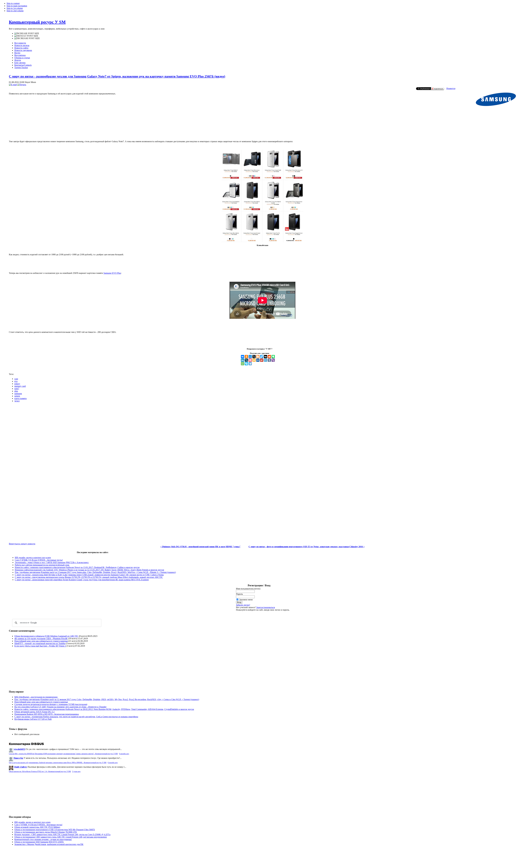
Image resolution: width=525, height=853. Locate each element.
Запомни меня (246, 599)
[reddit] (269, 356)
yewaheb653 (19, 749)
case (16, 379)
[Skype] (246, 363)
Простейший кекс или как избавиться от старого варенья (41, 641)
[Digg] (265, 356)
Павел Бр (18, 758)
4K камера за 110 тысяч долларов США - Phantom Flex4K (41, 638)
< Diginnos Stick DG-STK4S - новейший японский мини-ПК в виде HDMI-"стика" (200, 546)
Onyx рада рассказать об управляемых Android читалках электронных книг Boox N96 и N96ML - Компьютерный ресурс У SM (57, 763)
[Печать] (21, 84)
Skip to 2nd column (15, 11)
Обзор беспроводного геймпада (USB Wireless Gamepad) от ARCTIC (46, 636)
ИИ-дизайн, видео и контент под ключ (33, 557)
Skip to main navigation (17, 6)
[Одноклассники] (246, 356)
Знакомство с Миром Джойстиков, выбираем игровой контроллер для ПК (48, 844)
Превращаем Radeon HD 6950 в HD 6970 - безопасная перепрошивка (46, 714)
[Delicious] (261, 356)
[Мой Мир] (250, 356)
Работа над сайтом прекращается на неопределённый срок (42, 565)
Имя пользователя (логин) (248, 589)
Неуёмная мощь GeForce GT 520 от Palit (33, 719)
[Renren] (257, 360)
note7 (16, 388)
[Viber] (273, 360)
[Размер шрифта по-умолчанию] (26, 36)
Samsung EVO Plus (112, 273)
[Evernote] (273, 356)
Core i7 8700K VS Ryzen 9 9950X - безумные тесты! (39, 560)
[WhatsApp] (242, 363)
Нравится (450, 88)
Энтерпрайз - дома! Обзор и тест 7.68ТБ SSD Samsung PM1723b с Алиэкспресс (52, 562)
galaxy (17, 384)
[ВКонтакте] (242, 356)
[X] (254, 356)
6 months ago (124, 754)
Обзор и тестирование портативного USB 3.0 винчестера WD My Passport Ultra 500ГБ (54, 829)
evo (16, 381)
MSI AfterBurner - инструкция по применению (36, 697)
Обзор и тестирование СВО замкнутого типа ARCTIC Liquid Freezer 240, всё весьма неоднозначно (60, 837)
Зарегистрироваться (265, 607)
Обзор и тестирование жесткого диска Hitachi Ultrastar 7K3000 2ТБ (45, 832)
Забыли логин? (243, 605)
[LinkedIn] (242, 360)
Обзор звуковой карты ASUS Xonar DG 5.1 (34, 712)
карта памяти (20, 398)
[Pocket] (250, 360)
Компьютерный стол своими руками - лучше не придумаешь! (43, 839)
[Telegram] (250, 363)
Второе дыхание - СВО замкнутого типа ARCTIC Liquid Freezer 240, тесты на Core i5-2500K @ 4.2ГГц (62, 834)
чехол (17, 401)
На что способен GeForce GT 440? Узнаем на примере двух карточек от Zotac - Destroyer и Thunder (60, 707)
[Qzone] (254, 360)
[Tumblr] (269, 360)
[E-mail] (13, 84)
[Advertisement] (262, 127)
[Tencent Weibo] (265, 360)
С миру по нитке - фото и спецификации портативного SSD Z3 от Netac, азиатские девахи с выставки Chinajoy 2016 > (307, 546)
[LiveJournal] (246, 360)
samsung (18, 393)
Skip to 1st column (15, 8)
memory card (20, 386)
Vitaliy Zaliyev (20, 767)
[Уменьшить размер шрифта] (27, 38)
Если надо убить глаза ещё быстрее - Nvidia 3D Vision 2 (40, 646)
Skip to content (13, 3)
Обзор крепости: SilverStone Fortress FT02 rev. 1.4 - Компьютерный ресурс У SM (40, 771)
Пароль (239, 594)
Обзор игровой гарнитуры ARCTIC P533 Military (37, 827)
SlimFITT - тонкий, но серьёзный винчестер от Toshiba (39, 643)
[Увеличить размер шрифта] (26, 33)
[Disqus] (262, 438)
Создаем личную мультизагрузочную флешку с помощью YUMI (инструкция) (50, 704)
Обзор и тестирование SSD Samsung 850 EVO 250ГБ (39, 842)
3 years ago (76, 771)
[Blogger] (257, 356)
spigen (17, 396)
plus (16, 391)
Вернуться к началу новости (22, 544)
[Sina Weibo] (261, 360)
